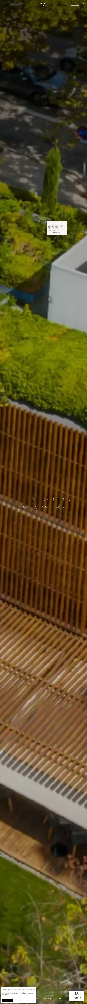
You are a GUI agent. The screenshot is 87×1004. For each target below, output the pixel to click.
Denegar (18, 1000)
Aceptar (7, 1000)
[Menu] (3, 3)
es (83, 4)
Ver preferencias (30, 1000)
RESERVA (75, 3)
